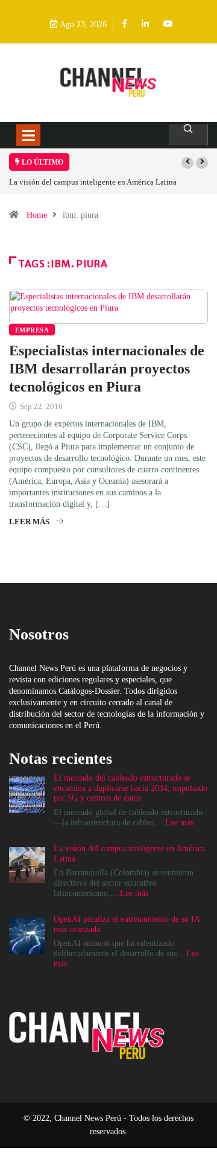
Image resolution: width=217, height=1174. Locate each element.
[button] (187, 163)
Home (37, 215)
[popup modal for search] (188, 134)
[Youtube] (168, 24)
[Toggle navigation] (28, 135)
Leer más (29, 521)
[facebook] (124, 24)
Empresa (32, 330)
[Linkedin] (145, 24)
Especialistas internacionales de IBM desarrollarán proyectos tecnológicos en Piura (106, 369)
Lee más (179, 822)
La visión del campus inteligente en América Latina (93, 181)
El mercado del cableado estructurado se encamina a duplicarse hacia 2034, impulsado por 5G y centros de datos (130, 788)
